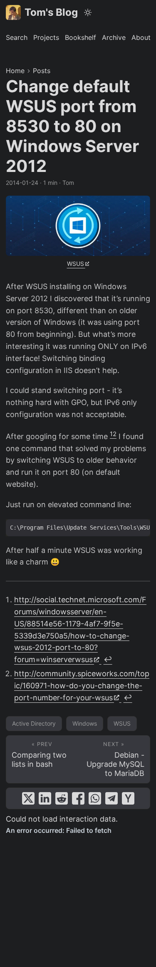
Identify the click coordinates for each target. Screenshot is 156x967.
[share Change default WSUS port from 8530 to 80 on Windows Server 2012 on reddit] (61, 798)
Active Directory (34, 723)
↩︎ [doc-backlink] (108, 659)
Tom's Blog (51, 12)
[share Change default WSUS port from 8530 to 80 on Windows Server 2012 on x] (28, 798)
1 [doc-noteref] (111, 434)
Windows (84, 723)
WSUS (75, 263)
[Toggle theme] (88, 12)
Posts (41, 70)
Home (15, 70)
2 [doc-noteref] (114, 434)
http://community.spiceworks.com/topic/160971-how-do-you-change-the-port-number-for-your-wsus (81, 685)
